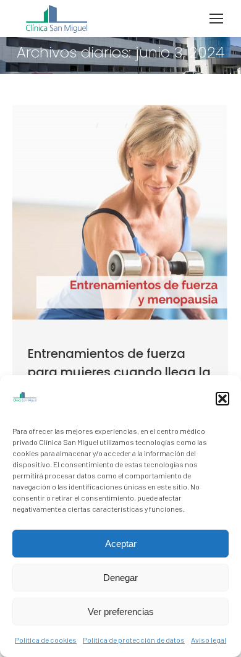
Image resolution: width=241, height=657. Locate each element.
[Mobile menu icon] (216, 18)
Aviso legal (208, 639)
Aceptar (121, 543)
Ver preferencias (121, 611)
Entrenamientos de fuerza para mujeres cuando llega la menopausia (119, 372)
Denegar (120, 577)
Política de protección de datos (134, 639)
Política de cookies (46, 639)
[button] (222, 398)
